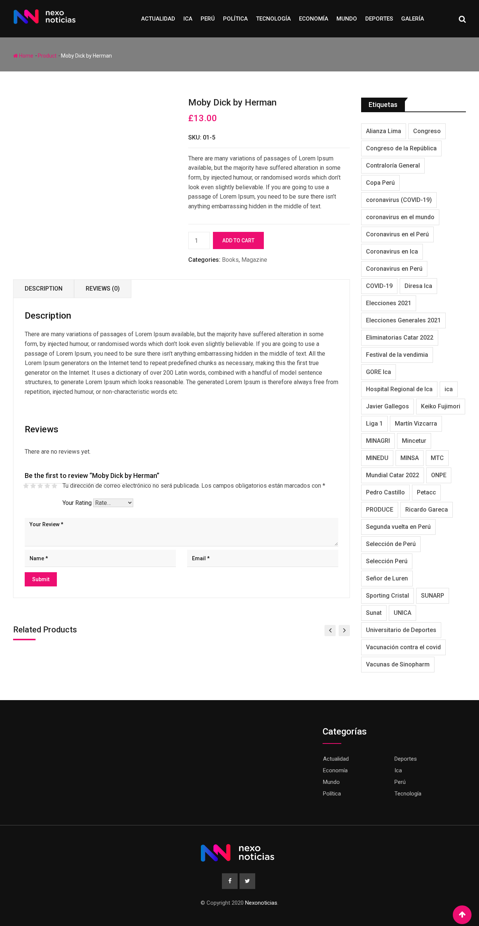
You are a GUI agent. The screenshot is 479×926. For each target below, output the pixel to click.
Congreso (427, 131)
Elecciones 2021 (388, 303)
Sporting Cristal (387, 595)
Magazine (254, 259)
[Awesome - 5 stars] (54, 485)
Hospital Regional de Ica (399, 389)
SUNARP (432, 595)
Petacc (426, 492)
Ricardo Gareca (426, 509)
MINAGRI (378, 440)
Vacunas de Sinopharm (398, 664)
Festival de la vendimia (397, 354)
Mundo (346, 18)
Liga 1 (374, 423)
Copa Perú (380, 182)
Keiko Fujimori (440, 406)
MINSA (409, 458)
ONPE (438, 475)
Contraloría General (393, 165)
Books (230, 259)
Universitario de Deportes (401, 630)
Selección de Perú (391, 544)
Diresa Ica (418, 285)
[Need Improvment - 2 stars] (33, 485)
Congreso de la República (401, 148)
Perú (208, 18)
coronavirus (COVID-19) (399, 199)
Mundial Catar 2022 (392, 475)
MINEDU (377, 458)
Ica (187, 18)
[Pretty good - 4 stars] (47, 485)
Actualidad (158, 18)
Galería (412, 18)
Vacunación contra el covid (403, 647)
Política (235, 18)
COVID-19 (379, 285)
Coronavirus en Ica (392, 251)
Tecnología (273, 18)
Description (43, 288)
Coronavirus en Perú (394, 268)
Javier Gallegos (387, 406)
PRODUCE (379, 509)
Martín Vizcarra (416, 423)
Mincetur (414, 440)
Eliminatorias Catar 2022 (399, 337)
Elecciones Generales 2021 (403, 320)
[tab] (43, 289)
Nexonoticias (261, 902)
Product (47, 56)
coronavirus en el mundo (400, 217)
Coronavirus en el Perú (397, 234)
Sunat (374, 612)
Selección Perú (387, 561)
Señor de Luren (387, 578)
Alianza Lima (383, 131)
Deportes (379, 18)
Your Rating (77, 502)
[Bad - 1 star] (26, 485)
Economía (313, 18)
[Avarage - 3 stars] (40, 485)
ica (449, 389)
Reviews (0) (103, 288)
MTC (437, 458)
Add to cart (238, 240)
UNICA (402, 612)
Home (25, 56)
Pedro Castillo (385, 492)
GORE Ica (378, 371)
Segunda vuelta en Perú (398, 526)
